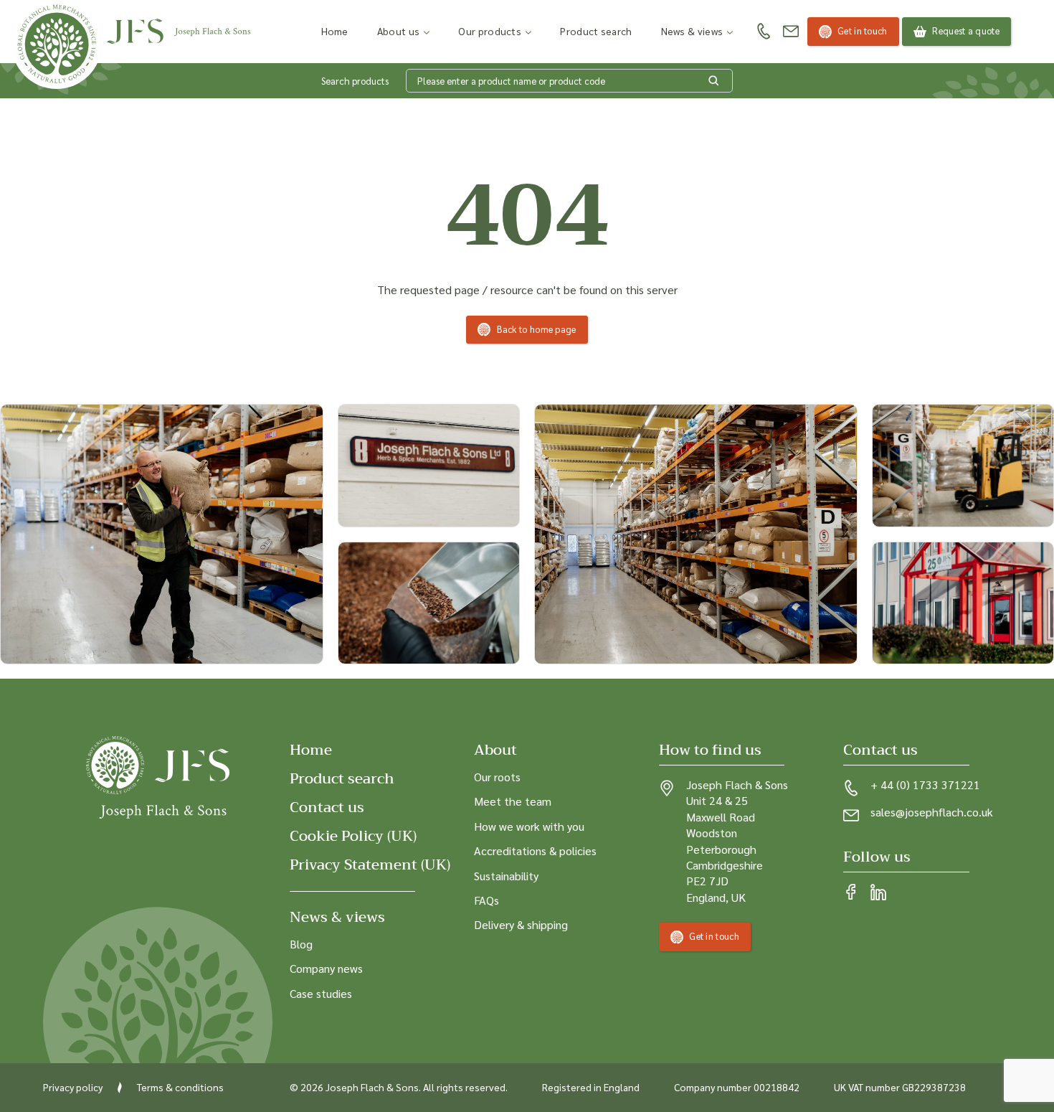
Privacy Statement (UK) (370, 864)
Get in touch (862, 30)
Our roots (497, 776)
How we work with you (529, 826)
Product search (596, 30)
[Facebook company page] (851, 893)
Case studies (321, 993)
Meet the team (512, 801)
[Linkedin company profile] (878, 893)
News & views (692, 30)
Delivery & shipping (521, 924)
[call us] (763, 32)
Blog (301, 943)
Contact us (327, 807)
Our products (489, 30)
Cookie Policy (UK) (353, 836)
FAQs (486, 900)
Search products (355, 81)
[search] (714, 81)
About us (398, 30)
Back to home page (536, 329)
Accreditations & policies (535, 850)
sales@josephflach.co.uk (931, 811)
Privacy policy (73, 1086)
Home (334, 30)
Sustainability (506, 875)
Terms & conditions (180, 1086)
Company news (326, 968)
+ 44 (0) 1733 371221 (925, 784)
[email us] (791, 32)
